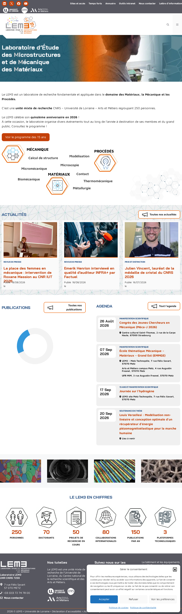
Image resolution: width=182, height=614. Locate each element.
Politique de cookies (118, 607)
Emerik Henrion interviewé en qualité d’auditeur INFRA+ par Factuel (89, 272)
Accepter (104, 599)
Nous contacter (147, 3)
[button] (175, 569)
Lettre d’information (170, 3)
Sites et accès (77, 3)
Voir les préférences (163, 599)
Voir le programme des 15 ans (25, 137)
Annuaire (110, 3)
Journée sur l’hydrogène (136, 391)
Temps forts (95, 3)
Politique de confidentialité (143, 607)
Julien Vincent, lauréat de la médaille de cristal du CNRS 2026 (149, 272)
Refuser (133, 599)
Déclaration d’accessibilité (66, 611)
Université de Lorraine (37, 611)
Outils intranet (127, 3)
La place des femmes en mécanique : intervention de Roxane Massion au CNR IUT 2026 (28, 274)
